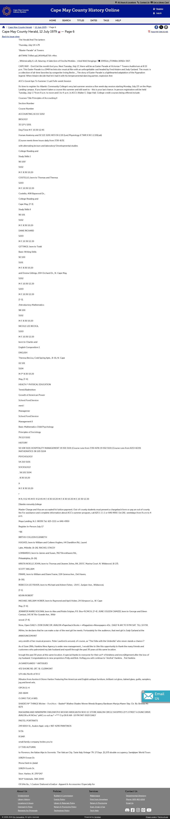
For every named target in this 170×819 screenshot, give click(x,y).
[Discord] (127, 810)
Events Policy (59, 799)
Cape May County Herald (20, 27)
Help (118, 20)
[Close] (143, 692)
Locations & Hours (25, 803)
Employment (23, 795)
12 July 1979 (40, 27)
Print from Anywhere (99, 799)
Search (66, 20)
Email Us (129, 803)
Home (52, 20)
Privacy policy (151, 817)
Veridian (97, 817)
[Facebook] (156, 27)
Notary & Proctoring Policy (65, 807)
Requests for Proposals (27, 810)
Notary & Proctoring (98, 803)
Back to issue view (11, 36)
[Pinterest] (143, 810)
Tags (106, 20)
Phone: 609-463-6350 (135, 799)
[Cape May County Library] (3, 28)
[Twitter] (161, 27)
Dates (93, 20)
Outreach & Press (25, 807)
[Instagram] (138, 810)
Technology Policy (61, 810)
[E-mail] (166, 27)
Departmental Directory (136, 795)
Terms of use (163, 817)
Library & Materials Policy (64, 803)
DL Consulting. (19, 817)
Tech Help (94, 810)
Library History (24, 799)
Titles (80, 20)
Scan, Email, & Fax (97, 807)
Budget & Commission (63, 795)
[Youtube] (149, 810)
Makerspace (95, 795)
